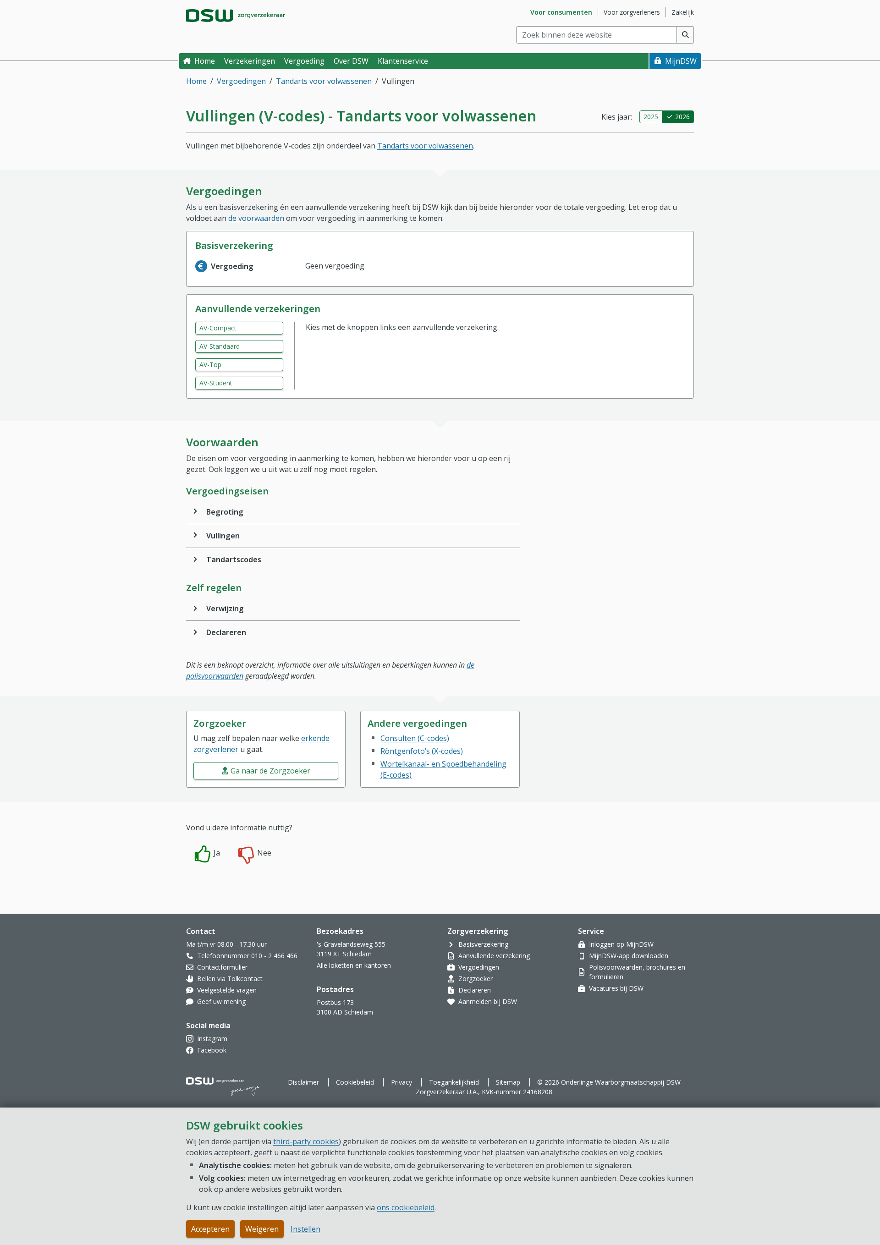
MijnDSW (681, 61)
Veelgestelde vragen (227, 990)
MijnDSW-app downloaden (628, 955)
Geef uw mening (221, 1001)
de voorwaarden (256, 218)
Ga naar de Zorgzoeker (270, 771)
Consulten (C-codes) (414, 738)
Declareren (226, 632)
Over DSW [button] (351, 61)
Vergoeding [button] (304, 61)
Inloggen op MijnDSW (621, 944)
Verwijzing (225, 608)
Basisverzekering (483, 944)
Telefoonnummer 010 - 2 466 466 (247, 955)
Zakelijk (682, 12)
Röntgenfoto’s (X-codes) (421, 751)
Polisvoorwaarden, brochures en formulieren (637, 972)
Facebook (211, 1050)
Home (204, 61)
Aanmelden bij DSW (487, 1001)
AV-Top (210, 364)
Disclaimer (303, 1082)
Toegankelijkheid (454, 1082)
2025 (651, 116)
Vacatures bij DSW (616, 988)
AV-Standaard (219, 346)
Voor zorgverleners (632, 12)
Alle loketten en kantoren (354, 965)
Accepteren (210, 1229)
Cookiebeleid (355, 1082)
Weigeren (262, 1229)
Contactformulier (222, 967)
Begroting (224, 512)
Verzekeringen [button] (249, 61)
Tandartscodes (233, 559)
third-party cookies (306, 1141)
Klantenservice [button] (403, 61)
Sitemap (508, 1082)
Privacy (401, 1082)
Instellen (305, 1229)
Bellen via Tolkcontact (230, 978)
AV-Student (215, 382)
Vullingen (223, 536)
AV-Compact (217, 328)
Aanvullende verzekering (494, 955)
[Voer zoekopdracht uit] (685, 35)
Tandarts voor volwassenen (324, 81)
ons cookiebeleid (405, 1207)
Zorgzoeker (475, 978)
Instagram (212, 1038)
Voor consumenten (561, 12)
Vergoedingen (241, 81)
